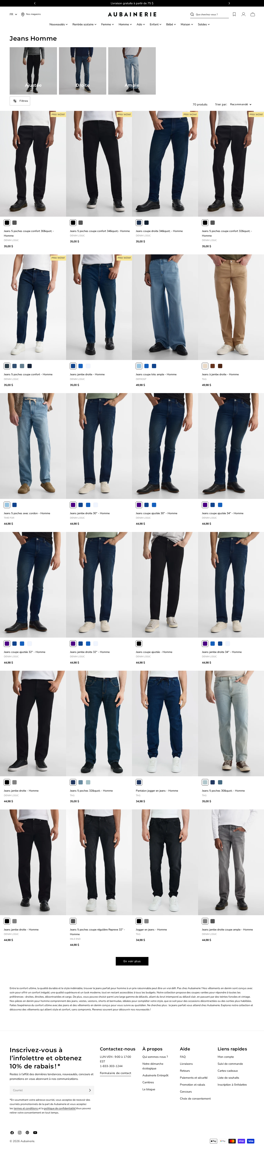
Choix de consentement (195, 1099)
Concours (186, 1092)
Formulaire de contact (115, 1073)
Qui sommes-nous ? (155, 1057)
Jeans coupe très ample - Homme (156, 374)
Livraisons (186, 1064)
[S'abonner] (90, 1090)
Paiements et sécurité (194, 1078)
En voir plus (132, 961)
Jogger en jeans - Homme (151, 929)
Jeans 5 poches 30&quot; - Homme (223, 791)
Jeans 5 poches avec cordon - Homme (27, 513)
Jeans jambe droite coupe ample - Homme (227, 929)
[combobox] (212, 14)
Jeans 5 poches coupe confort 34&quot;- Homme (100, 231)
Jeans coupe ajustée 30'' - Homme (156, 513)
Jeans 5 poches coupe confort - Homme (28, 374)
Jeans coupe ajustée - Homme (154, 652)
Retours (185, 1071)
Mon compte (226, 1057)
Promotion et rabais (192, 1085)
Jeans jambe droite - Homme (87, 374)
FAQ (183, 1057)
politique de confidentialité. (60, 1108)
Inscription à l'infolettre (232, 1085)
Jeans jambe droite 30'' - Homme (90, 513)
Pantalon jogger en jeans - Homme (157, 791)
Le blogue (148, 1089)
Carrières (148, 1082)
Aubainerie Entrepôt (155, 1075)
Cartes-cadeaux (228, 1071)
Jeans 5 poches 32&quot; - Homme (91, 791)
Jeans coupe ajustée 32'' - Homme (24, 652)
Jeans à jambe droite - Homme (220, 374)
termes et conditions (26, 1108)
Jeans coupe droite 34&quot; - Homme (159, 231)
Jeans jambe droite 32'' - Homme (90, 652)
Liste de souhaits (228, 1078)
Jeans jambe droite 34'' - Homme (222, 652)
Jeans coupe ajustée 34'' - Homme (222, 513)
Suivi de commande (230, 1064)
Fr (11, 14)
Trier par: (221, 104)
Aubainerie (27, 1141)
